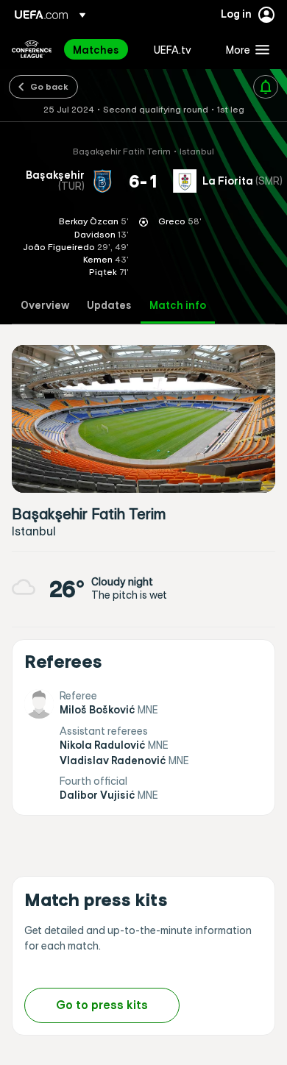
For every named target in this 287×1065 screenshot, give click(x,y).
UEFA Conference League (32, 49)
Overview (45, 305)
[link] (96, 49)
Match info (177, 305)
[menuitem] (100, 49)
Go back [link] (49, 86)
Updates (109, 305)
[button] (244, 49)
